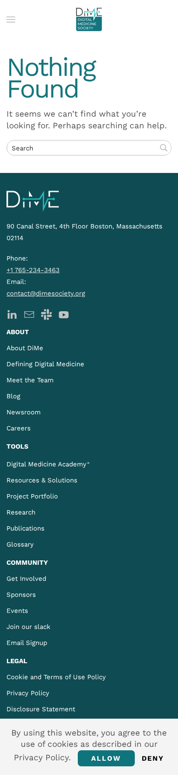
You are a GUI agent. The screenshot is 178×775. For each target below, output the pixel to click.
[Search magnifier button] (163, 147)
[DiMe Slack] (46, 314)
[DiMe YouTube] (63, 314)
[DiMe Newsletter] (29, 314)
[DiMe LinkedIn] (11, 314)
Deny (153, 758)
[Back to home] (89, 19)
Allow (106, 758)
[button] (10, 19)
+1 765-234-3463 (33, 270)
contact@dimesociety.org (45, 293)
